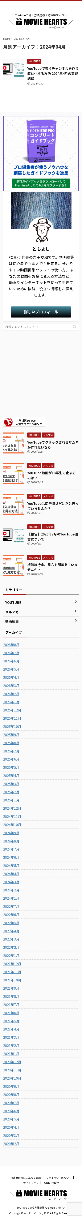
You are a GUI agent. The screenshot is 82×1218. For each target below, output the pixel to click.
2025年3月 (11, 783)
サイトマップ (30, 1182)
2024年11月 (12, 816)
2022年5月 (11, 922)
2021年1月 (11, 1053)
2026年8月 (11, 644)
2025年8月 (11, 742)
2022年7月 (11, 906)
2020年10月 (12, 1078)
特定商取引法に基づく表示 (26, 1177)
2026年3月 (11, 685)
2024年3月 (11, 881)
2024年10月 (12, 824)
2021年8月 (11, 996)
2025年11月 (12, 718)
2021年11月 (12, 971)
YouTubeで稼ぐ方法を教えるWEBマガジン (41, 1207)
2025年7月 (11, 750)
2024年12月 (12, 808)
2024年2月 (11, 889)
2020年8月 (11, 1094)
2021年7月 (11, 1004)
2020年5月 (11, 1119)
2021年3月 (11, 1037)
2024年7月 (11, 849)
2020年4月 (11, 1127)
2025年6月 (11, 759)
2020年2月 (11, 1143)
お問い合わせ (51, 1182)
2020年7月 (11, 1102)
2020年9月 (11, 1086)
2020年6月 (11, 1110)
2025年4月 (11, 775)
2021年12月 (12, 963)
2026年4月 (11, 677)
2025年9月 (11, 734)
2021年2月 (11, 1045)
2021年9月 (11, 988)
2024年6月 (11, 857)
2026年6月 (11, 660)
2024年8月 (11, 840)
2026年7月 (11, 652)
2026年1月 (11, 701)
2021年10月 (12, 979)
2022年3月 (11, 939)
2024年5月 (11, 865)
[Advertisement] (41, 374)
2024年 (18, 39)
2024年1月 (11, 898)
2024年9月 (11, 832)
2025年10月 (12, 726)
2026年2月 (11, 693)
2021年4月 (11, 1029)
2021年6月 (11, 1012)
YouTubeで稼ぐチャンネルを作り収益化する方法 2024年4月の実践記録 (53, 73)
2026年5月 (11, 669)
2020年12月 (12, 1061)
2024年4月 (11, 873)
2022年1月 (11, 955)
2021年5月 (11, 1020)
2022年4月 (11, 930)
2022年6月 (11, 914)
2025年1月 (11, 799)
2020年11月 (12, 1069)
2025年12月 (12, 710)
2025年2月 (11, 791)
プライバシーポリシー (58, 1177)
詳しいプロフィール (41, 311)
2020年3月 (11, 1135)
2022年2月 (11, 947)
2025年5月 (11, 767)
